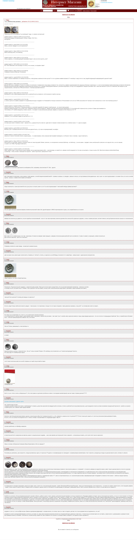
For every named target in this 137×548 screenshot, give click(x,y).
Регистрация (93, 10)
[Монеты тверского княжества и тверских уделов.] (64, 7)
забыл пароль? (86, 10)
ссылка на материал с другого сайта (14, 401)
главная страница (8, 0)
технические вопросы (106, 2)
